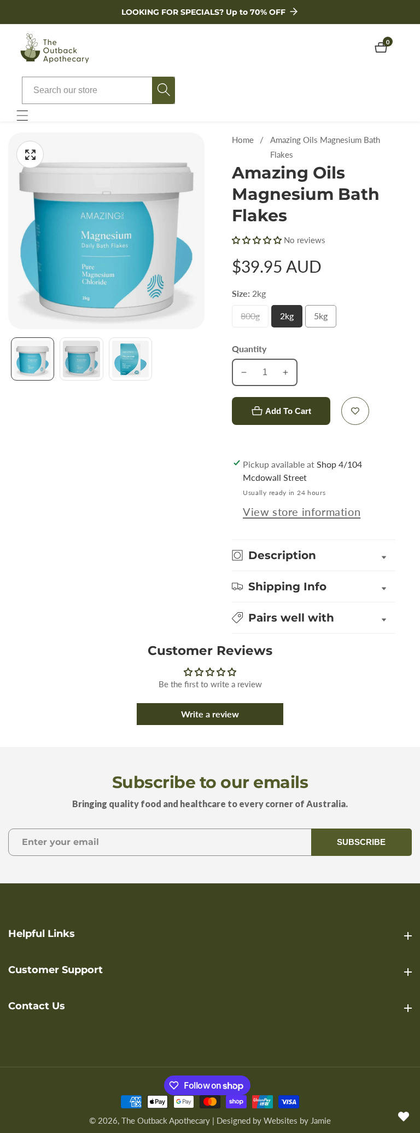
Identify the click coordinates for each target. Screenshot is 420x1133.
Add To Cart (288, 411)
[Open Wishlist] (404, 1117)
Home (243, 140)
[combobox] (98, 90)
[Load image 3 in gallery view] (130, 359)
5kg (324, 318)
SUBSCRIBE (361, 842)
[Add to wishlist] (355, 411)
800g (255, 318)
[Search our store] (163, 90)
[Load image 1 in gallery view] (32, 359)
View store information (301, 511)
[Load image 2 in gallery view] (81, 359)
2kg (290, 318)
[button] (258, 240)
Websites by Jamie (297, 1121)
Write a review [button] (210, 714)
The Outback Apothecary (165, 1121)
